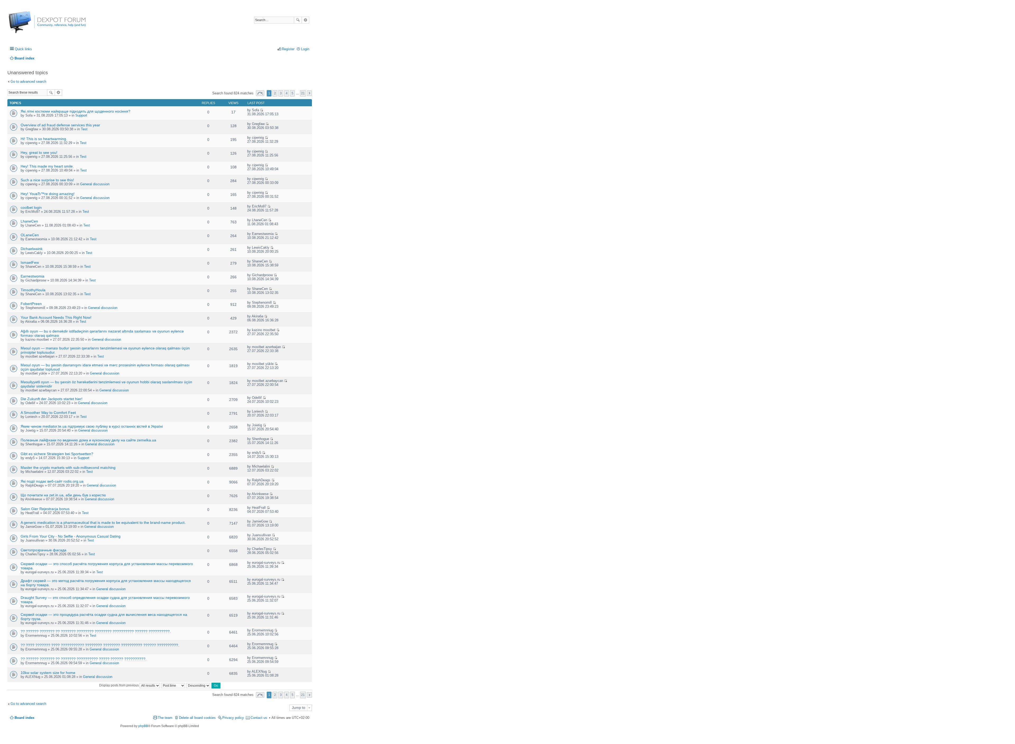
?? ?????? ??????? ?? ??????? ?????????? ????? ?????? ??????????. (83, 659)
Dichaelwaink (32, 249)
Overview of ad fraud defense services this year (60, 125)
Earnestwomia (32, 276)
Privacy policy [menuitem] (233, 718)
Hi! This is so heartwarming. (44, 139)
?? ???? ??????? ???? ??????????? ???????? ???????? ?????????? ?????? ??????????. (100, 645)
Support (81, 115)
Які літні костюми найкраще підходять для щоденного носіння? (75, 111)
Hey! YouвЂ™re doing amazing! (48, 194)
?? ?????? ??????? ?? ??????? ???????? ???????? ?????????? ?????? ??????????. (96, 631)
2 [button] (275, 93)
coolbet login (31, 207)
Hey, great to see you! (39, 152)
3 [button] (281, 93)
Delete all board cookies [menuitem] (197, 718)
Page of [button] (260, 93)
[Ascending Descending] (198, 685)
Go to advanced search (28, 82)
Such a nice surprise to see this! (47, 180)
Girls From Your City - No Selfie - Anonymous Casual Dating (71, 536)
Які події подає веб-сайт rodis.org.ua (52, 481)
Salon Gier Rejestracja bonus (45, 509)
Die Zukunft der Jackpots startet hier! (51, 399)
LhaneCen (29, 221)
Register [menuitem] (288, 49)
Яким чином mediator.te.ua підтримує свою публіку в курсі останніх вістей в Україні (92, 426)
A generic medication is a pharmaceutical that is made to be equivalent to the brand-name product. (103, 522)
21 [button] (303, 93)
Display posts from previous (119, 685)
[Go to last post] (261, 110)
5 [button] (292, 93)
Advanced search (305, 20)
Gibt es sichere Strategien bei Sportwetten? (57, 454)
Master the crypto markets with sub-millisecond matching (68, 467)
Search (298, 20)
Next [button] (309, 93)
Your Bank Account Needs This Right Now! (56, 317)
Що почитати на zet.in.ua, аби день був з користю (63, 495)
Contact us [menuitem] (259, 718)
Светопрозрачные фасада (43, 550)
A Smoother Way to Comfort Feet (48, 412)
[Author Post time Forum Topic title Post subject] (173, 685)
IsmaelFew (30, 262)
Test (84, 129)
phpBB (143, 726)
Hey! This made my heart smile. (47, 166)
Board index (24, 718)
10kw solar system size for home (48, 673)
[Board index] (28, 25)
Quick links (23, 49)
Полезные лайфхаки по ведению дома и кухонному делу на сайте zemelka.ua (88, 440)
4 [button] (287, 93)
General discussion (94, 184)
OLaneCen (30, 235)
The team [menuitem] (165, 718)
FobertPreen (31, 304)
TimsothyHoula (33, 290)
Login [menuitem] (305, 49)
